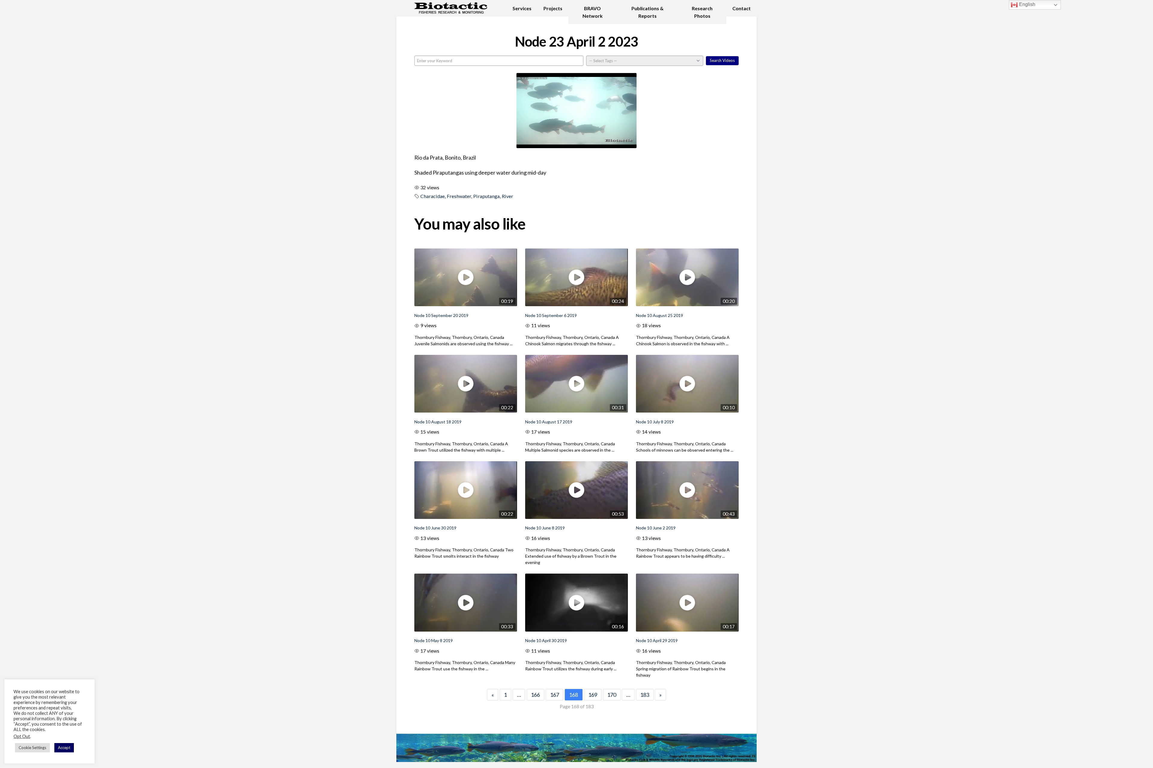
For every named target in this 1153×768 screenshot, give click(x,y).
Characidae (432, 196)
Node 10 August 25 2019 (659, 315)
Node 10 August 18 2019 (438, 421)
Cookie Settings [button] (32, 747)
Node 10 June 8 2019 (545, 527)
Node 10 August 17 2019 (548, 421)
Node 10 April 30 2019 (546, 640)
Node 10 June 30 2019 (435, 527)
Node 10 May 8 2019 (433, 640)
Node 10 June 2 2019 (656, 527)
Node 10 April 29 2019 (657, 640)
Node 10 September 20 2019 (441, 315)
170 (611, 694)
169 (592, 694)
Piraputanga (486, 196)
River (507, 196)
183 (644, 694)
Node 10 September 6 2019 (551, 315)
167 (554, 694)
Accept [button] (64, 747)
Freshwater (459, 196)
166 (535, 694)
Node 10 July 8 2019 (655, 421)
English (1026, 4)
